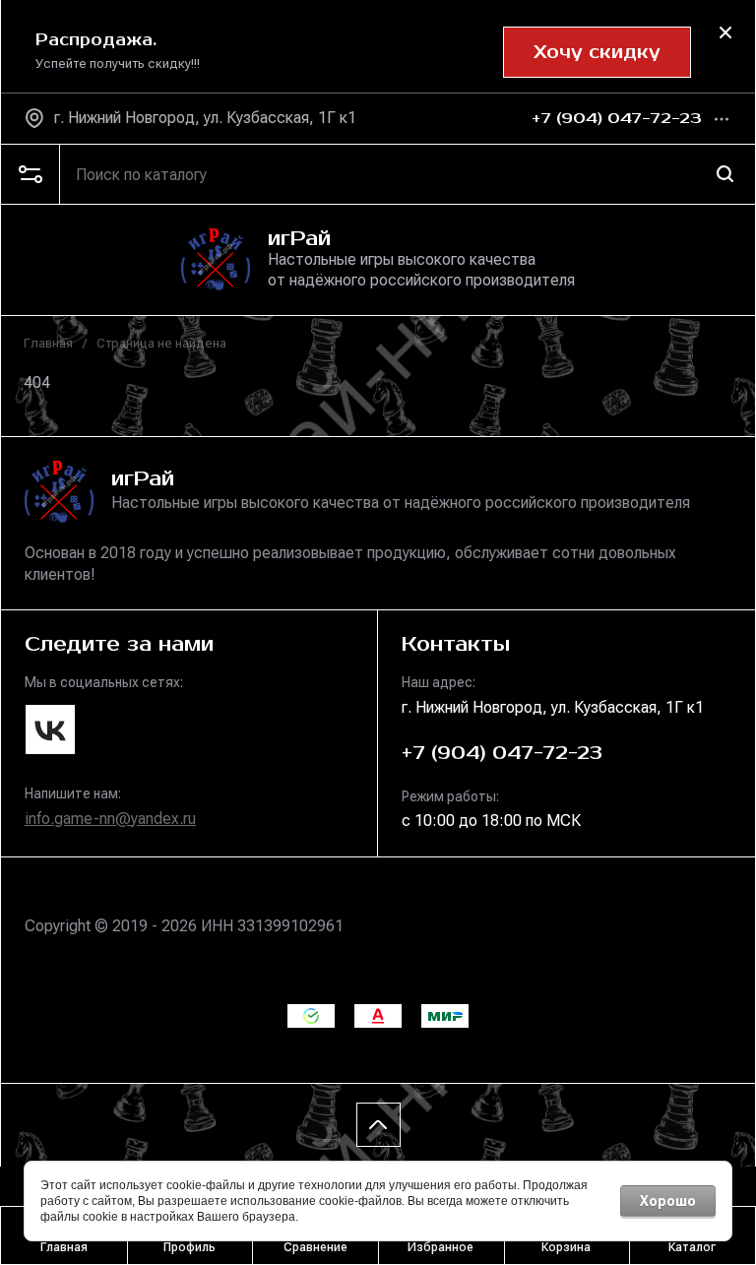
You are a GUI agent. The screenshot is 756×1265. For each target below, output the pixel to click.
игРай (299, 238)
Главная (48, 343)
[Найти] (725, 174)
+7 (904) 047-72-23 (617, 118)
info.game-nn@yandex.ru (110, 818)
